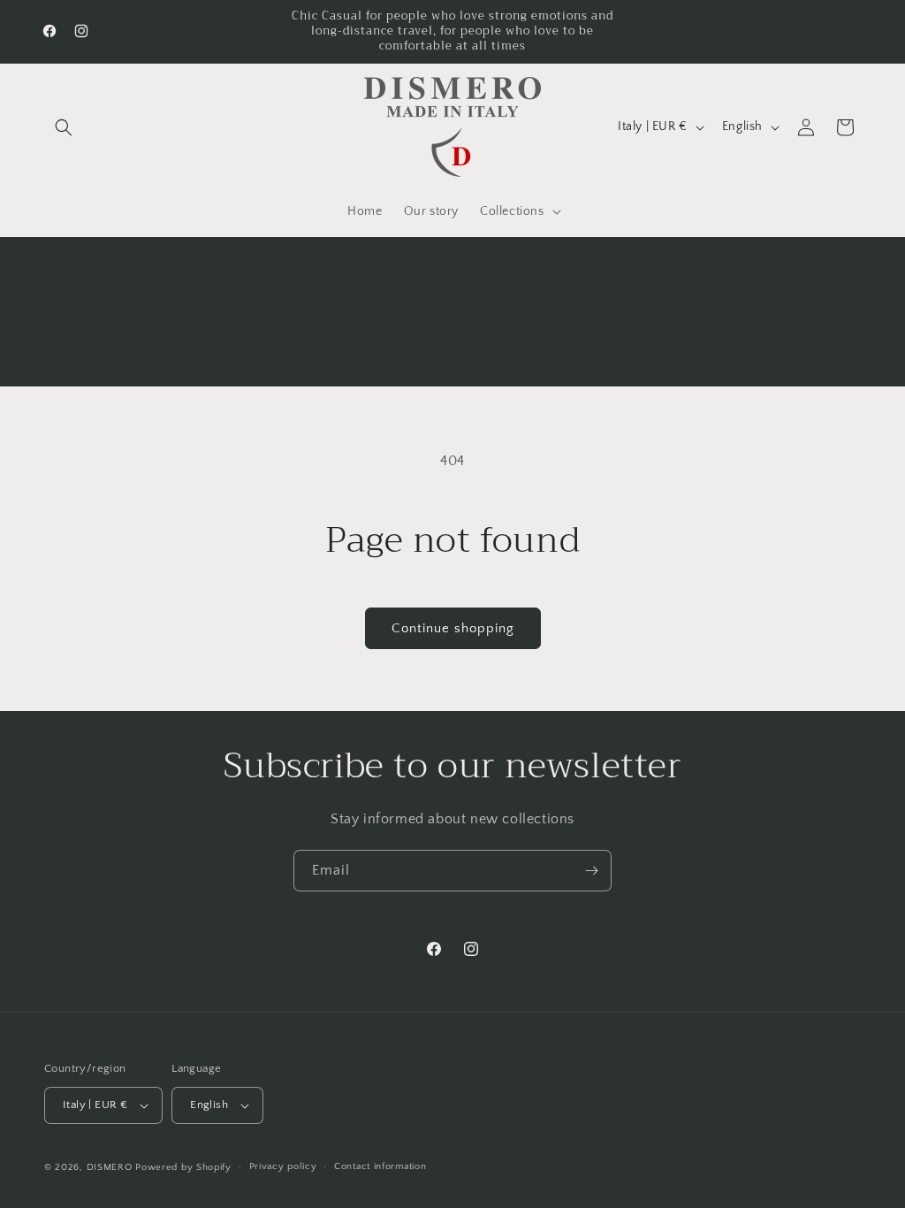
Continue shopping (453, 628)
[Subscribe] (591, 870)
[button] (63, 127)
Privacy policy (283, 1166)
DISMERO (110, 1167)
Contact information (380, 1166)
